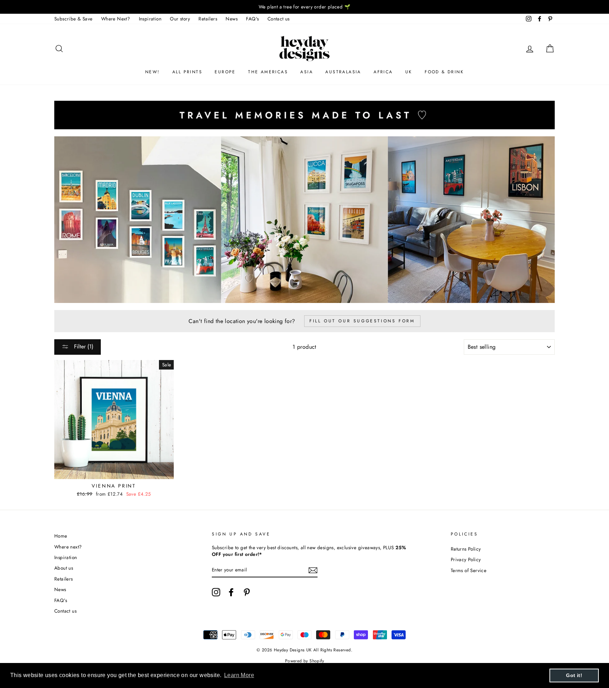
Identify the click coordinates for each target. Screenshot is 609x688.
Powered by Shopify (304, 661)
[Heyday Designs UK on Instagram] (216, 592)
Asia (306, 72)
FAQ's (252, 18)
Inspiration (150, 18)
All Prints (187, 72)
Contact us (278, 18)
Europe (225, 72)
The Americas (268, 72)
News (232, 18)
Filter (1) (82, 346)
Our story (180, 18)
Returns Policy (466, 548)
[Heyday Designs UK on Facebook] (231, 592)
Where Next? (115, 18)
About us (63, 567)
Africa (383, 72)
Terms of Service (468, 570)
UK (408, 72)
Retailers (207, 18)
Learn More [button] (239, 675)
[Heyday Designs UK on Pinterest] (246, 592)
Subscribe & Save (73, 18)
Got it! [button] (574, 675)
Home (60, 535)
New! (152, 72)
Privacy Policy (466, 559)
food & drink (444, 72)
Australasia (343, 72)
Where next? (68, 546)
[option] (304, 7)
